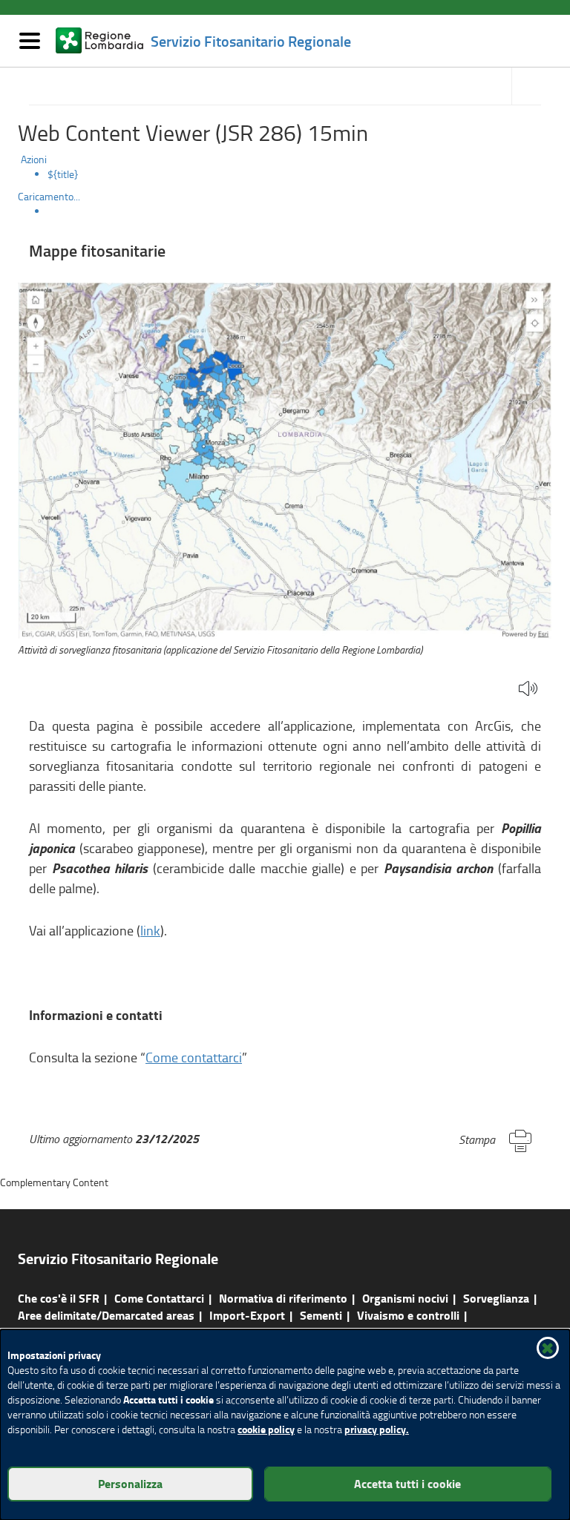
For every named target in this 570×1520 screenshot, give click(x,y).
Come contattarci (193, 1057)
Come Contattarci (159, 1297)
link (150, 930)
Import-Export (247, 1314)
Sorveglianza (496, 1297)
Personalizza (130, 1483)
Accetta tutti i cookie (407, 1483)
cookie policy (266, 1429)
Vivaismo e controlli (408, 1314)
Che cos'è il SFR (58, 1297)
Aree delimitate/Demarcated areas (106, 1314)
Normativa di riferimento (283, 1297)
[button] (528, 690)
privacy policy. (376, 1429)
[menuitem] (300, 174)
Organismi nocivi (405, 1297)
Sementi (321, 1314)
